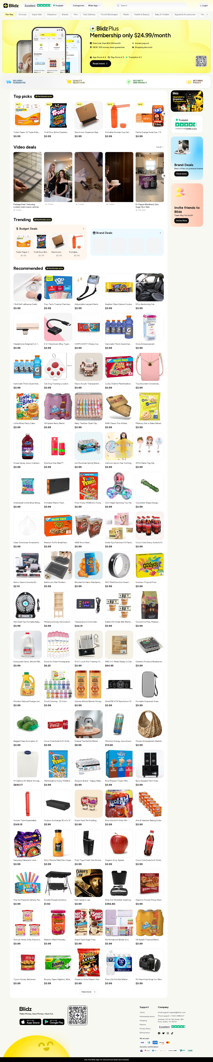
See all (158, 147)
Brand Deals (104, 233)
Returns (143, 1025)
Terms (142, 1012)
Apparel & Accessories (185, 14)
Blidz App (93, 5)
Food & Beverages (109, 14)
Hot (76, 14)
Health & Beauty (142, 14)
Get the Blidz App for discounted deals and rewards (106, 1060)
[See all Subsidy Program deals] (160, 233)
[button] (27, 119)
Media (126, 14)
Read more (99, 63)
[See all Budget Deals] (83, 228)
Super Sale (37, 14)
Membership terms (147, 1016)
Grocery (23, 14)
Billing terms (145, 1033)
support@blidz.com (177, 1012)
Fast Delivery (89, 14)
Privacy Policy (145, 1029)
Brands (65, 14)
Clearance (51, 14)
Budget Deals (28, 228)
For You (9, 14)
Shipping (143, 1021)
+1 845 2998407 (177, 1016)
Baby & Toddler (162, 14)
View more (86, 992)
